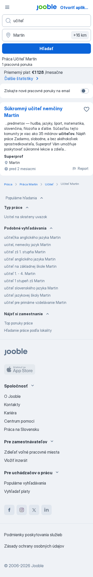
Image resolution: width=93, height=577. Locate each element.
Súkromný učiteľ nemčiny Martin (33, 112)
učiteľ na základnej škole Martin (30, 266)
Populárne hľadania (21, 198)
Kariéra (10, 412)
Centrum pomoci (19, 421)
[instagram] (22, 510)
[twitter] (34, 510)
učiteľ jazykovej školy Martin (27, 295)
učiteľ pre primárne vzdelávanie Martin (35, 302)
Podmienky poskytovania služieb (33, 534)
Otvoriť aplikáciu (76, 7)
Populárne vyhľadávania (25, 483)
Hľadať (46, 48)
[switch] (85, 90)
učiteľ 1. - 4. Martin (19, 273)
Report (83, 168)
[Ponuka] (7, 7)
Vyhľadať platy (17, 491)
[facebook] (9, 510)
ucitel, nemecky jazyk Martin (27, 244)
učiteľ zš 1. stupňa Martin (24, 252)
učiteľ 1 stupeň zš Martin (24, 281)
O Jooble (12, 396)
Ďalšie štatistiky (19, 78)
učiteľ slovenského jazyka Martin (31, 288)
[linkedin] (46, 510)
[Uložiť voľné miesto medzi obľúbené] (86, 109)
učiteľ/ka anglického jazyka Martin (32, 237)
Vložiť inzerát (15, 460)
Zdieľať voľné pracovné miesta (31, 452)
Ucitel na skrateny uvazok (25, 217)
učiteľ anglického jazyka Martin (30, 259)
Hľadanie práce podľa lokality (28, 330)
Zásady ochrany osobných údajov (34, 546)
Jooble (37, 565)
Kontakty (12, 404)
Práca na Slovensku (21, 429)
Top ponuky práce (18, 323)
